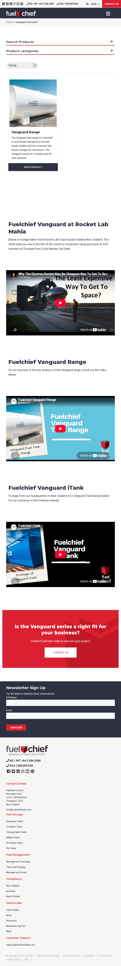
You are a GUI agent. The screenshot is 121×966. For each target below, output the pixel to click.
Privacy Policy (105, 955)
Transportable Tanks (16, 832)
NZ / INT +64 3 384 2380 (41, 4)
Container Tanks (14, 826)
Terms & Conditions (71, 955)
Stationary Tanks (14, 821)
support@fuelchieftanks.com (20, 945)
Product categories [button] (22, 51)
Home (9, 22)
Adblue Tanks (13, 837)
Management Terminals (18, 861)
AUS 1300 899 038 (68, 4)
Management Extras (16, 872)
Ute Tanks (11, 848)
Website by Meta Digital (48, 955)
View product (33, 167)
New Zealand (12, 885)
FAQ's (9, 931)
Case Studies (12, 910)
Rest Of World (13, 896)
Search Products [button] (20, 42)
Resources (11, 920)
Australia (10, 891)
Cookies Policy (13, 959)
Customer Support (18, 937)
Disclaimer (90, 955)
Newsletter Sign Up (15, 926)
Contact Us (111, 4)
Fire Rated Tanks (14, 843)
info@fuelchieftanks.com (19, 809)
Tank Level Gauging (15, 867)
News (9, 915)
